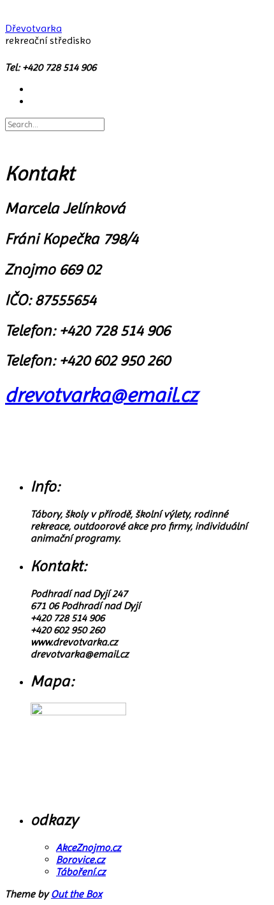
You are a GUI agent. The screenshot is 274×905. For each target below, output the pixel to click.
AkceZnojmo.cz (88, 847)
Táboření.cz (81, 872)
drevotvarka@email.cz (101, 395)
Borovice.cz (80, 859)
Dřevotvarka (33, 28)
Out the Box (76, 894)
